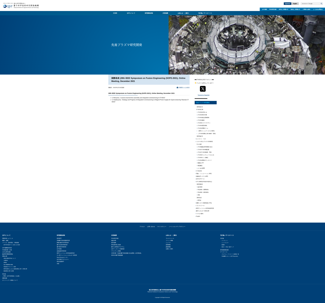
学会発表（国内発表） (203, 192)
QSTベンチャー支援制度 (117, 249)
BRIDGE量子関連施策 (117, 255)
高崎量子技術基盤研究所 (63, 240)
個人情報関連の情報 (8, 264)
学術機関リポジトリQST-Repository (230, 256)
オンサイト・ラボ (201, 139)
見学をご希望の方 (283, 9)
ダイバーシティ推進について (10, 280)
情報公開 (4, 256)
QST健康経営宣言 (7, 247)
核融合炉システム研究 (202, 176)
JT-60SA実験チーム (203, 128)
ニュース (168, 242)
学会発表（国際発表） (203, 189)
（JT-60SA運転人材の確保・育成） (207, 133)
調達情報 (168, 247)
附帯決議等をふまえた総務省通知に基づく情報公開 (15, 268)
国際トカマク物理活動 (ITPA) (204, 203)
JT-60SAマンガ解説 (203, 157)
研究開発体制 (149, 13)
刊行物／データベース (205, 13)
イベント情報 (169, 240)
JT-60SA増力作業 (202, 114)
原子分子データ (200, 179)
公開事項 (6, 260)
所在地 (4, 274)
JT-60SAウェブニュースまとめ (206, 155)
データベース (223, 252)
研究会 (199, 200)
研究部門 (59, 238)
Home (115, 13)
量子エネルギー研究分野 (202, 211)
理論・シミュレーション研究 (204, 173)
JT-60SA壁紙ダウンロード (205, 160)
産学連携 (113, 242)
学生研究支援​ (272, 9)
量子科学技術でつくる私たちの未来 (12, 244)
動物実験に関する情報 (9, 271)
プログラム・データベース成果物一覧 (230, 254)
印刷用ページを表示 (184, 87)
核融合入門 (201, 163)
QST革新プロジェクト (63, 259)
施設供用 (113, 240)
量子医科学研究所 (61, 247)
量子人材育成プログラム (117, 247)
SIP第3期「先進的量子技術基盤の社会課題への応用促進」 (126, 253)
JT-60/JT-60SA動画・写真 (205, 152)
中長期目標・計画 (7, 250)
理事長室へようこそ (7, 238)
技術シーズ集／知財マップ (228, 247)
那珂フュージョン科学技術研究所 (205, 208)
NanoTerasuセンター (62, 257)
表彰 (199, 195)
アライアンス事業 (116, 251)
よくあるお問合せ (318, 9)
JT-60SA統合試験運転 (203, 117)
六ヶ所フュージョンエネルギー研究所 (67, 255)
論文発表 (200, 187)
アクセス (142, 226)
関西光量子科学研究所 (63, 242)
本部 (58, 263)
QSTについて (131, 13)
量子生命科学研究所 (62, 244)
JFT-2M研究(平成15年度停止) (204, 181)
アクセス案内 (199, 213)
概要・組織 (5, 240)
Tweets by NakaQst (203, 95)
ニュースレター (225, 242)
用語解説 (200, 165)
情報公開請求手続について (10, 258)
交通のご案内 (169, 249)
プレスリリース (200, 205)
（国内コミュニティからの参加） (206, 131)
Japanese (287, 3)
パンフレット (225, 240)
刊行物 (222, 238)
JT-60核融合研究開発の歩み (205, 147)
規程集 (5, 262)
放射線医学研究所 (61, 251)
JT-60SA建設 (201, 120)
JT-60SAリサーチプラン (204, 123)
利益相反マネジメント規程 (10, 266)
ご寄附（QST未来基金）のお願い (11, 276)
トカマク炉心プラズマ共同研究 (204, 141)
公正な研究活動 (6, 252)
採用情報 (168, 244)
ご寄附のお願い (306, 9)
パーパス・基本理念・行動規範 (10, 242)
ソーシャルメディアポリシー (177, 226)
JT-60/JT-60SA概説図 (203, 149)
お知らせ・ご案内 (183, 13)
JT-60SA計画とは (202, 112)
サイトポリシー (161, 226)
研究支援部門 (60, 261)
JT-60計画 (199, 171)
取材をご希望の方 (295, 9)
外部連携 (165, 13)
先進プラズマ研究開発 (203, 102)
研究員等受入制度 (116, 244)
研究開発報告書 (224, 250)
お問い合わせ (151, 226)
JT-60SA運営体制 (202, 125)
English (295, 3)
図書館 (223, 244)
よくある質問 (201, 168)
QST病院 (264, 9)
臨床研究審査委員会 (7, 254)
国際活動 (4, 278)
